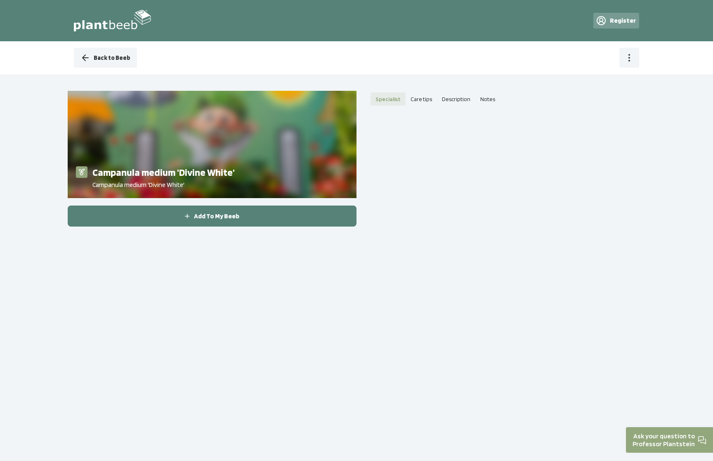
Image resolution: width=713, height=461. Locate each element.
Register (623, 20)
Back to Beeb (112, 57)
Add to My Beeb (216, 216)
